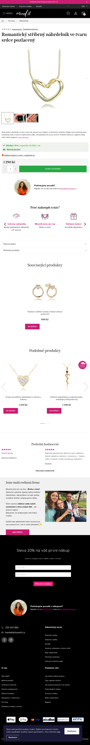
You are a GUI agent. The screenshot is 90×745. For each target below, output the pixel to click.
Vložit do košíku (53, 169)
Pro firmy (5, 702)
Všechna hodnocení (45, 471)
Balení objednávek (51, 698)
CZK (83, 6)
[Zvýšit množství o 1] (15, 169)
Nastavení (12, 737)
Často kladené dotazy (53, 689)
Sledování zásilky (8, 6)
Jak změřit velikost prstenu (54, 676)
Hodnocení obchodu (9, 685)
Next (86, 387)
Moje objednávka (51, 652)
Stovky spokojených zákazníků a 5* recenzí (16, 226)
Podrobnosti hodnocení (30, 29)
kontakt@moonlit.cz (68, 188)
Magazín (48, 702)
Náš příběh (18, 532)
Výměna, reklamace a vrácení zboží (57, 648)
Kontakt (39, 6)
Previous (4, 387)
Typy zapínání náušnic (53, 680)
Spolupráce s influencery (11, 698)
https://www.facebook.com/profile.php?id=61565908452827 (4, 640)
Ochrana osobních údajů (54, 661)
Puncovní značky (51, 693)
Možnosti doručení (13, 149)
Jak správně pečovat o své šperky (57, 685)
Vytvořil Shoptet (82, 739)
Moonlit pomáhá (7, 680)
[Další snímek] (86, 78)
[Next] (84, 224)
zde (58, 731)
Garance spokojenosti (9, 689)
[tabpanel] (45, 305)
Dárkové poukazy (8, 693)
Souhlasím (71, 731)
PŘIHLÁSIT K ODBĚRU (43, 584)
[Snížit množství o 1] (5, 169)
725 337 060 (47, 609)
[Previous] (5, 224)
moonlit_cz (11, 640)
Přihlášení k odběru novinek (12, 706)
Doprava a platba (25, 6)
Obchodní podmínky (52, 657)
